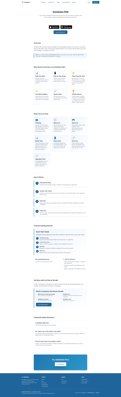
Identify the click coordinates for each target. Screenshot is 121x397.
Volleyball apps (45, 384)
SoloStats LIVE (54, 54)
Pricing (73, 2)
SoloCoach (83, 392)
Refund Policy (84, 382)
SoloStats (97, 392)
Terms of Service (84, 381)
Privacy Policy (84, 379)
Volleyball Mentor (90, 392)
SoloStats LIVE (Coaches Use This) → (44, 261)
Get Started (60, 364)
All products (44, 382)
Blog (42, 381)
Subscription (64, 381)
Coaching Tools (66, 2)
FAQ (62, 379)
